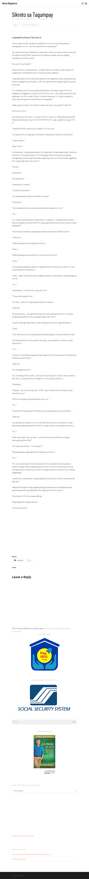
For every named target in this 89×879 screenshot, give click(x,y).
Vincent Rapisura (18, 19)
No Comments (31, 25)
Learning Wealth (19, 859)
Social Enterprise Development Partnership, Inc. (32, 854)
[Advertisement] (44, 531)
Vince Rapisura (9, 3)
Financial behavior (42, 19)
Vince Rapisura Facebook (23, 836)
